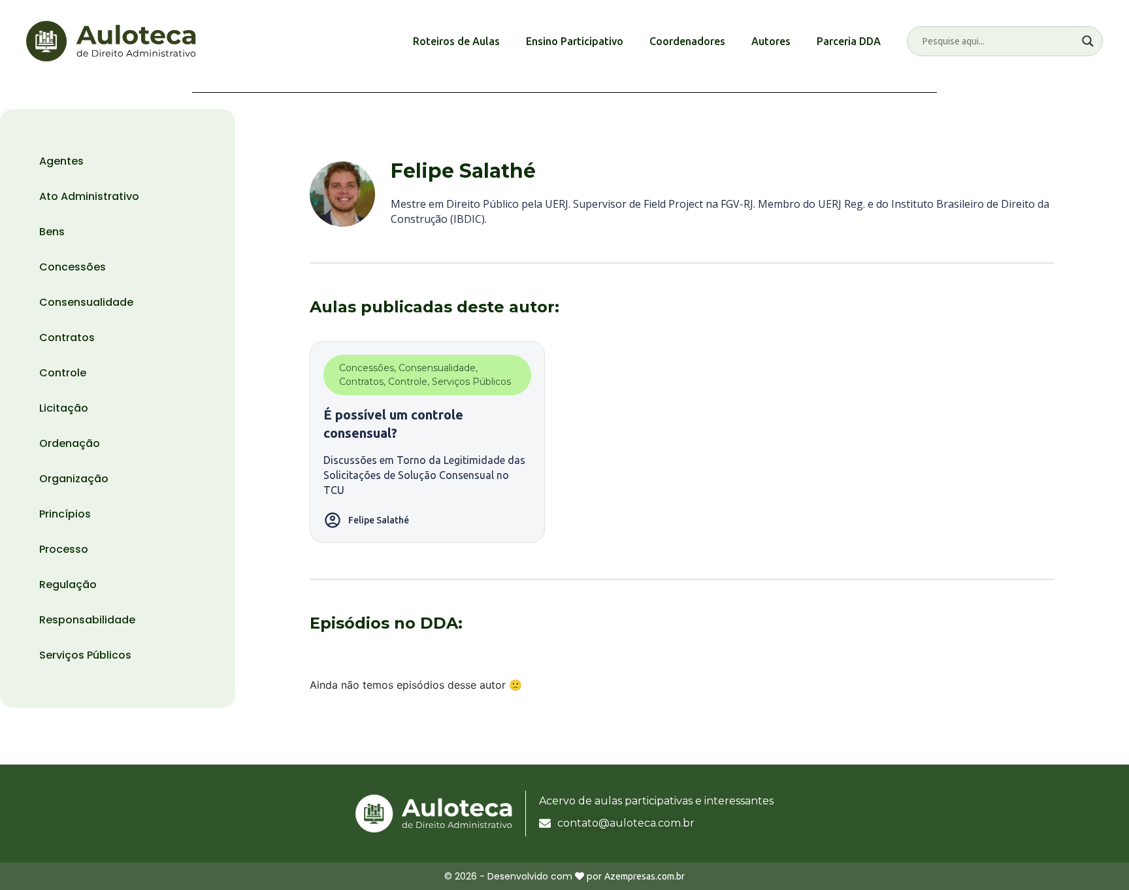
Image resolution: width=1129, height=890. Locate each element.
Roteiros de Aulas (456, 41)
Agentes (61, 161)
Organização (73, 478)
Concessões (72, 266)
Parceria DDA (849, 41)
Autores (771, 41)
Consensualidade (86, 302)
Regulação (68, 584)
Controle (62, 372)
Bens (52, 231)
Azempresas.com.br (644, 876)
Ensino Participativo (574, 41)
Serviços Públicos (85, 655)
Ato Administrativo (89, 196)
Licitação (63, 408)
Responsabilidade (87, 619)
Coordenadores (687, 41)
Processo (63, 549)
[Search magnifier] (1088, 41)
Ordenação (69, 443)
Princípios (65, 513)
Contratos (67, 337)
